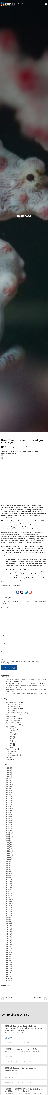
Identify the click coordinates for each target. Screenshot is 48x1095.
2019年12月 (9, 924)
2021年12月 (9, 875)
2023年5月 (9, 847)
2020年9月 (9, 906)
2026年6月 (9, 772)
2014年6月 (9, 968)
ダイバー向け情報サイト (13, 702)
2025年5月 (9, 798)
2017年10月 (9, 944)
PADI (11, 729)
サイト (3, 651)
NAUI (11, 735)
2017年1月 (9, 950)
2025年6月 (9, 796)
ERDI (11, 745)
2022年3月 (9, 869)
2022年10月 (9, 855)
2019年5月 (9, 932)
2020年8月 (9, 908)
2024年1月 (9, 831)
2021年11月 (9, 877)
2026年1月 (9, 782)
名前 (3, 635)
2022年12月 (9, 851)
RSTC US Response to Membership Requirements (20, 1069)
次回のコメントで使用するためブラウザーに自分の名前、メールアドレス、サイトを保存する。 (24, 662)
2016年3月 (9, 960)
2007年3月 (9, 981)
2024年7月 (9, 819)
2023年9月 (9, 839)
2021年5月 (9, 889)
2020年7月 (9, 910)
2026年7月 (9, 770)
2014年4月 (9, 972)
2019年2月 (9, 934)
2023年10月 (9, 837)
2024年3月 (9, 827)
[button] (45, 4)
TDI (11, 739)
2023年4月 (9, 849)
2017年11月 (9, 942)
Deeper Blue (14, 707)
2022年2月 (9, 871)
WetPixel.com (14, 725)
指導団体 (8, 727)
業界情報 (8, 717)
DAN (7, 757)
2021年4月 (9, 891)
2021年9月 (9, 881)
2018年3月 (9, 938)
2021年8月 (9, 883)
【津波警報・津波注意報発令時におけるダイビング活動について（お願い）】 (23, 1090)
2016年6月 (9, 958)
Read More (4, 586)
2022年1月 (9, 873)
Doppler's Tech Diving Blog (19, 713)
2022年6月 (9, 863)
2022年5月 (9, 865)
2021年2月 (9, 895)
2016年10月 (9, 954)
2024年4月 (9, 825)
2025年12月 (9, 784)
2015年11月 (9, 962)
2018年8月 (9, 936)
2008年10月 (9, 978)
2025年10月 (9, 788)
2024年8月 (9, 817)
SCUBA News (14, 709)
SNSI (11, 747)
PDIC (11, 741)
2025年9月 (9, 790)
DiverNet (12, 711)
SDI (11, 743)
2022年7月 (9, 861)
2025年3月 (9, 802)
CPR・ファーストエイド (13, 721)
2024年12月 (9, 808)
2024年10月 (9, 812)
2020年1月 (9, 922)
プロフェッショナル (12, 715)
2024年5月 (9, 823)
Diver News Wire (15, 705)
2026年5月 (9, 774)
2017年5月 (9, 946)
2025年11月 (9, 786)
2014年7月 (9, 966)
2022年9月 (9, 857)
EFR (11, 731)
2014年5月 (9, 970)
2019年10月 (9, 928)
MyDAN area (30, 562)
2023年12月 (9, 833)
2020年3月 (9, 918)
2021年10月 (9, 879)
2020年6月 (9, 912)
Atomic (12, 751)
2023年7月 (9, 843)
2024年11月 (9, 810)
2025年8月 (9, 792)
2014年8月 (9, 964)
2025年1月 (9, 806)
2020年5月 (9, 914)
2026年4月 (9, 776)
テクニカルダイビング (12, 719)
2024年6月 (9, 821)
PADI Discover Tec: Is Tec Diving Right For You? (21, 683)
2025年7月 (9, 794)
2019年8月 (9, 930)
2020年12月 (9, 900)
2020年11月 (9, 902)
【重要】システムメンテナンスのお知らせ (22, 1049)
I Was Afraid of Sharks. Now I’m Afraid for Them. (22, 694)
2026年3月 (9, 778)
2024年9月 (9, 815)
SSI (11, 733)
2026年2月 (9, 780)
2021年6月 (9, 887)
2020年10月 (9, 904)
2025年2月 (9, 804)
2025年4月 (9, 800)
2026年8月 (9, 768)
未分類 (8, 759)
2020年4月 (9, 916)
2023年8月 (9, 841)
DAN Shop (43, 572)
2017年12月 (9, 940)
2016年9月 (9, 956)
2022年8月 (9, 859)
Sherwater (13, 755)
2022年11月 (9, 853)
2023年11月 (9, 835)
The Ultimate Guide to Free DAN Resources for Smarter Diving (26, 690)
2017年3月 (9, 948)
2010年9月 (9, 976)
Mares (12, 753)
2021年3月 (9, 893)
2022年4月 (9, 867)
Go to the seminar (7, 582)
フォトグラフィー (11, 723)
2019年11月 (9, 926)
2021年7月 (9, 885)
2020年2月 (9, 920)
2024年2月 (9, 829)
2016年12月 (9, 952)
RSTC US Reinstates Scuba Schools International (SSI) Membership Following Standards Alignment (23, 1028)
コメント (4, 607)
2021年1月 (9, 898)
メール (4, 643)
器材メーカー (10, 749)
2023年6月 (9, 845)
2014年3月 (9, 974)
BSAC (12, 737)
